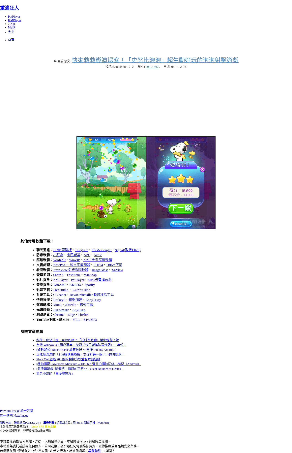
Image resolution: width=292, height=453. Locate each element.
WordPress (103, 422)
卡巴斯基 (73, 255)
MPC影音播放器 (100, 280)
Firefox (83, 315)
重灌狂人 (9, 8)
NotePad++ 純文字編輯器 (71, 265)
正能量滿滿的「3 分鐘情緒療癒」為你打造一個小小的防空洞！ (80, 354)
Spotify (90, 285)
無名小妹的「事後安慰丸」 (55, 373)
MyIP (11, 27)
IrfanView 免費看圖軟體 (70, 270)
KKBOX (75, 285)
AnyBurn (78, 310)
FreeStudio (61, 290)
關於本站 (5, 422)
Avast (98, 255)
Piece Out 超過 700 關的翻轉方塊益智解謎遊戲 (68, 359)
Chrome (58, 315)
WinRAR (59, 260)
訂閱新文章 (64, 422)
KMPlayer (14, 20)
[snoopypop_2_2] (146, 228)
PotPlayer (14, 16)
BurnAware (61, 310)
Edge (71, 315)
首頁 (11, 40)
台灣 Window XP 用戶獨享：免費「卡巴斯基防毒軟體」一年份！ (81, 345)
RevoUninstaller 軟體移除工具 (92, 295)
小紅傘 (58, 255)
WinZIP (74, 260)
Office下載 (114, 265)
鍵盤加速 (75, 300)
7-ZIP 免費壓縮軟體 (97, 260)
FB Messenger (102, 250)
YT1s (76, 320)
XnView (117, 270)
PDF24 (98, 265)
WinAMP (59, 285)
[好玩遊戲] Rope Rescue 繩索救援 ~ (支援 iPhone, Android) (75, 349)
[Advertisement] (146, 100)
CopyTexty (93, 300)
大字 (11, 32)
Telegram (81, 250)
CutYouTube (81, 290)
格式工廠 (86, 305)
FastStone (74, 275)
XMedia (70, 305)
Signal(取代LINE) (128, 250)
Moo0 (57, 305)
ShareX (58, 275)
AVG (87, 255)
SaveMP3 (90, 320)
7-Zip (11, 23)
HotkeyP (59, 300)
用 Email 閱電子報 (84, 422)
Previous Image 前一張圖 (16, 410)
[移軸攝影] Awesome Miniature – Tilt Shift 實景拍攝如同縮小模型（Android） (88, 364)
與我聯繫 (94, 451)
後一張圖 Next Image (14, 415)
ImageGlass (100, 270)
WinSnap (90, 275)
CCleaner (59, 295)
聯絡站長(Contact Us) (27, 422)
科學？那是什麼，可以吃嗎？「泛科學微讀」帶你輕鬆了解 (77, 340)
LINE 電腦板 (62, 250)
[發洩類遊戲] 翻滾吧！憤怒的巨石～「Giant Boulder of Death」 (79, 368)
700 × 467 (152, 66)
